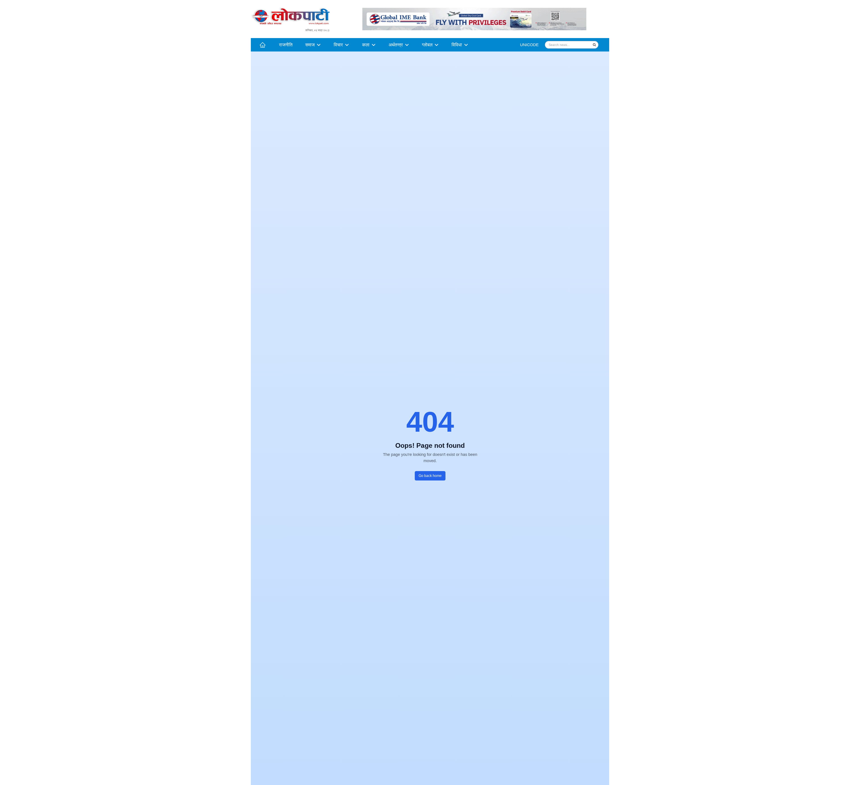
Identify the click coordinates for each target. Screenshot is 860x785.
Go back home (430, 476)
